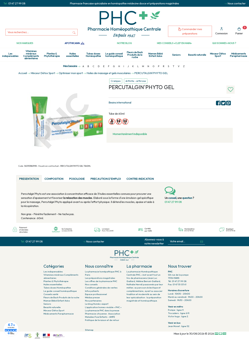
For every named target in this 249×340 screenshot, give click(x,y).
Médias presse (92, 297)
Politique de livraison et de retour (102, 320)
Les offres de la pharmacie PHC (101, 281)
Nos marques (25, 43)
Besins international (120, 102)
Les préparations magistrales (100, 278)
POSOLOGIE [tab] (77, 178)
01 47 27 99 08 (16, 3)
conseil (172, 198)
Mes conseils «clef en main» (174, 43)
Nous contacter (236, 3)
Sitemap (89, 330)
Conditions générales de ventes (101, 287)
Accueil (22, 73)
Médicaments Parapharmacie (59, 313)
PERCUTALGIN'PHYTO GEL (151, 73)
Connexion (221, 33)
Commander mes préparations (191, 31)
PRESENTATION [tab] (29, 178)
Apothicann (72, 43)
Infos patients (92, 291)
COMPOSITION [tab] (54, 178)
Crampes (116, 81)
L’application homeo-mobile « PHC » (103, 307)
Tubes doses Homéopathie (93, 54)
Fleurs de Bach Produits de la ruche (135, 55)
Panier (240, 30)
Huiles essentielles (72, 54)
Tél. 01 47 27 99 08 (177, 281)
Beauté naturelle (197, 54)
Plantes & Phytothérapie (52, 54)
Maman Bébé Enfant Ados (155, 54)
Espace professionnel (96, 294)
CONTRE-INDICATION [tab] (140, 178)
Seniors (176, 54)
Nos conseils (91, 284)
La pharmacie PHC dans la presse (102, 310)
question (187, 198)
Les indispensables (10, 54)
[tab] (159, 176)
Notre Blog (124, 43)
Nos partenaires (93, 300)
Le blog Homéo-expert (96, 303)
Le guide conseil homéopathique (114, 54)
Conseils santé (51, 294)
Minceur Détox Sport (218, 54)
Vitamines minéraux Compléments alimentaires (31, 55)
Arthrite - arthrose (136, 81)
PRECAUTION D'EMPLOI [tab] (105, 178)
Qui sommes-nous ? (224, 43)
